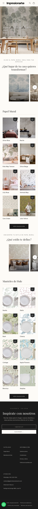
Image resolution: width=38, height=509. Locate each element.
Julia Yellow (24, 218)
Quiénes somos (23, 451)
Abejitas (22, 388)
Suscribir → (19, 431)
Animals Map (24, 192)
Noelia (5, 310)
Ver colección (19, 226)
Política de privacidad (13, 505)
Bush (4, 336)
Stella (22, 310)
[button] (3, 3)
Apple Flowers (25, 362)
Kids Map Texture (8, 166)
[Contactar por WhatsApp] (3, 504)
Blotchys (5, 388)
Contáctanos (23, 455)
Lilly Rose (6, 192)
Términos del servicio (26, 505)
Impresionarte (13, 502)
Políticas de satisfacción (26, 462)
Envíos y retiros (24, 459)
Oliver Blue (6, 140)
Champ (22, 336)
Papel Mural (9, 111)
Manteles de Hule (12, 281)
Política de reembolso (26, 502)
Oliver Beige (24, 166)
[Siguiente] (35, 87)
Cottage (5, 362)
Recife (22, 140)
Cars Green (6, 218)
